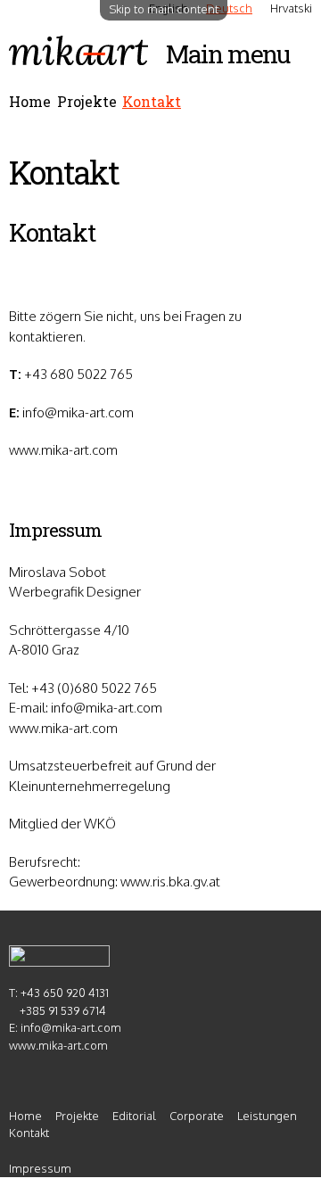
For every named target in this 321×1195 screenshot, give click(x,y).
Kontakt (151, 101)
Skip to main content (163, 9)
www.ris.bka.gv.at (170, 881)
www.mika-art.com (63, 449)
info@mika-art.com (78, 412)
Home (30, 101)
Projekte (87, 101)
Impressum (40, 1168)
